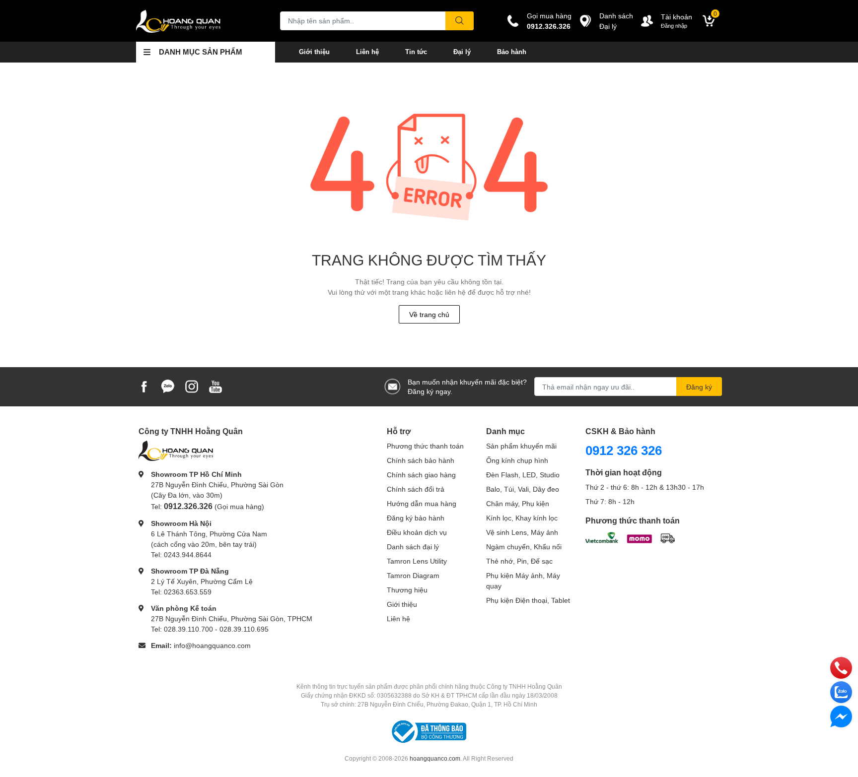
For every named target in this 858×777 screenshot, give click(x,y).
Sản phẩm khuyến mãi (521, 446)
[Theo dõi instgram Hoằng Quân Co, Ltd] (192, 386)
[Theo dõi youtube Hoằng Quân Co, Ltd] (215, 386)
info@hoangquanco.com (212, 645)
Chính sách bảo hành (420, 460)
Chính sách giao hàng (421, 474)
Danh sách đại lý (413, 546)
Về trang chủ (429, 314)
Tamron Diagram (413, 575)
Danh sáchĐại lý (616, 20)
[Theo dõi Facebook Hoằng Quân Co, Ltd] (144, 386)
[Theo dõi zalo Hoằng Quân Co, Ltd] (168, 386)
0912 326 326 (623, 450)
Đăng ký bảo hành (415, 518)
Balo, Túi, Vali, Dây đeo (522, 489)
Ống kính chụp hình (517, 460)
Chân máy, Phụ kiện (517, 503)
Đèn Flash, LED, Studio (523, 474)
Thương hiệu (407, 589)
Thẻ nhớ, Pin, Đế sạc (519, 561)
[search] (459, 20)
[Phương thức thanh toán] (630, 536)
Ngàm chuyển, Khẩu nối (524, 546)
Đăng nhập (674, 25)
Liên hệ (367, 52)
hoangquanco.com (435, 758)
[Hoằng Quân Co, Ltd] (197, 21)
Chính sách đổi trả (415, 489)
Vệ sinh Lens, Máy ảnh (522, 532)
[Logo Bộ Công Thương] (429, 731)
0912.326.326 (549, 26)
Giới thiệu (314, 52)
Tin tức (416, 52)
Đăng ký (699, 387)
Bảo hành (511, 52)
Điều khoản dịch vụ (417, 532)
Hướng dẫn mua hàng (421, 503)
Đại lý (462, 52)
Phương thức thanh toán (425, 446)
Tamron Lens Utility (417, 561)
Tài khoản (676, 16)
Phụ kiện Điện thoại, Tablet (528, 600)
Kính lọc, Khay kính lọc (522, 518)
